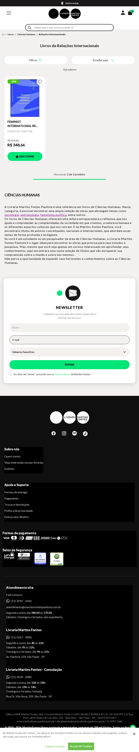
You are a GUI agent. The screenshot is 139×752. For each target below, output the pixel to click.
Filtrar (33, 60)
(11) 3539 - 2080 (21, 677)
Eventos (9, 468)
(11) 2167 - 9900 (21, 637)
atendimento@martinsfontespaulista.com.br (30, 607)
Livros (11, 34)
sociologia (12, 214)
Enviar (69, 364)
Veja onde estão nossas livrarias (23, 462)
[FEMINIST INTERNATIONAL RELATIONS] (25, 98)
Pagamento (11, 498)
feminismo (47, 214)
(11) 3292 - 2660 (21, 601)
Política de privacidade (18, 510)
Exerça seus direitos (16, 516)
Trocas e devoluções (17, 504)
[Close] (134, 734)
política (61, 214)
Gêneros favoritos (23, 351)
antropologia (30, 214)
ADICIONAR (26, 156)
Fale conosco (14, 594)
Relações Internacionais (52, 34)
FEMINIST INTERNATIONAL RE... (22, 123)
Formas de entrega (15, 492)
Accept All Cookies (81, 746)
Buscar (30, 28)
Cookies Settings (55, 746)
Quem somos (12, 456)
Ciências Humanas (26, 34)
